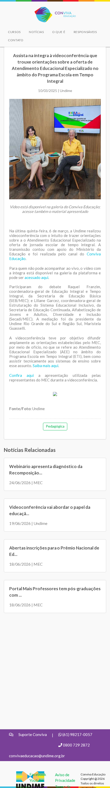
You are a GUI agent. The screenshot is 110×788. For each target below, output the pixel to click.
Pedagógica (55, 426)
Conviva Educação (53, 9)
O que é (58, 32)
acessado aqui (36, 277)
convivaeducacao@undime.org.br (37, 755)
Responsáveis (85, 32)
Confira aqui (21, 375)
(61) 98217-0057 (77, 734)
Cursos (14, 32)
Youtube (36, 780)
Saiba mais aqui (45, 365)
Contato (16, 40)
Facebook (37, 774)
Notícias (36, 32)
